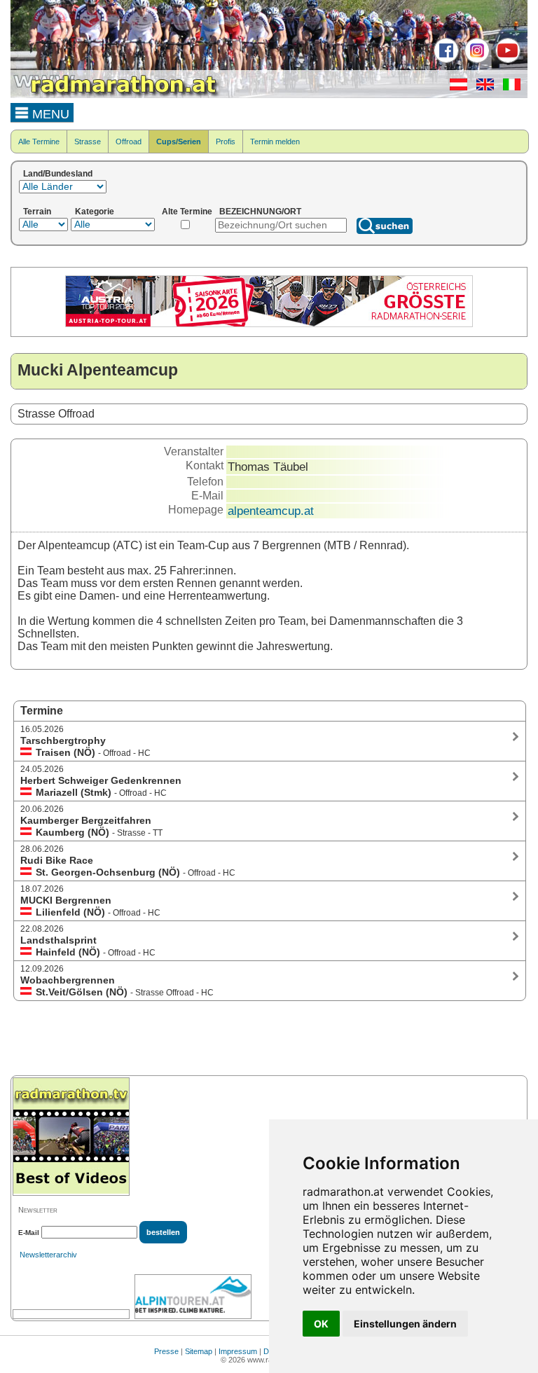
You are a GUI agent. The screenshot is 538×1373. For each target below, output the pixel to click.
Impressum (238, 1351)
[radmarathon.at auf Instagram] (475, 60)
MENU (49, 114)
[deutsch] (455, 87)
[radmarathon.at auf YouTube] (506, 60)
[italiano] (508, 87)
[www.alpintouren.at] (192, 1296)
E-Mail (28, 1232)
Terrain (37, 211)
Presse (166, 1351)
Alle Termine (39, 141)
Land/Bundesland (57, 174)
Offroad (129, 141)
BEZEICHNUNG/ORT (260, 211)
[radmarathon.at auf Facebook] (444, 60)
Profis (225, 141)
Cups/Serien (178, 141)
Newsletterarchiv (48, 1254)
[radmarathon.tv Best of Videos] (71, 1136)
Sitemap (198, 1351)
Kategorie (94, 211)
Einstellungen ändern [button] (405, 1324)
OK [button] (321, 1324)
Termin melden (275, 141)
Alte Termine (187, 211)
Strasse (87, 141)
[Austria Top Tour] (269, 324)
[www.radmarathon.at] (116, 95)
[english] (481, 87)
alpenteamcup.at (271, 511)
